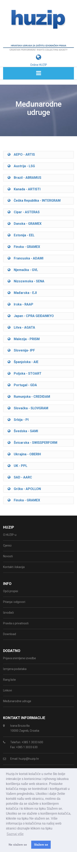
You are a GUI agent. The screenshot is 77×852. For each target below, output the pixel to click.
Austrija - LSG (22, 166)
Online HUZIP (38, 64)
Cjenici (7, 545)
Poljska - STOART (25, 373)
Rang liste (9, 679)
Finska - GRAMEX (25, 247)
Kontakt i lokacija (14, 567)
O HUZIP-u (9, 534)
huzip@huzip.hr (29, 758)
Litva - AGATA (22, 327)
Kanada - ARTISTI (25, 189)
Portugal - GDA (23, 385)
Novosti (8, 556)
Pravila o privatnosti (16, 623)
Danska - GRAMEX (25, 224)
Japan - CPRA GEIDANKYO (32, 316)
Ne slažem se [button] (18, 844)
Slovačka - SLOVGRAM (29, 408)
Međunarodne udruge (17, 701)
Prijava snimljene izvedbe (19, 658)
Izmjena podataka (14, 669)
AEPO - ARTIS (22, 154)
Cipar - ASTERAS (25, 212)
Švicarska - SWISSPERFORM (33, 443)
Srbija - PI (19, 420)
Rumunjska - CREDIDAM (30, 397)
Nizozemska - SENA (27, 281)
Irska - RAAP (21, 304)
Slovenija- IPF (22, 350)
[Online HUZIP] (38, 52)
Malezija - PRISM (25, 339)
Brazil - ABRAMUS (25, 178)
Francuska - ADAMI (26, 258)
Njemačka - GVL (24, 270)
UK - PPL (18, 466)
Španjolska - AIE (24, 362)
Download (9, 634)
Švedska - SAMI (24, 431)
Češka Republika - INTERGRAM (35, 200)
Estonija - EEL (22, 235)
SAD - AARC (21, 477)
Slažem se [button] (41, 844)
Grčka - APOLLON (25, 489)
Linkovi (7, 690)
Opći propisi (10, 591)
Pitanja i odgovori (14, 602)
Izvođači (8, 612)
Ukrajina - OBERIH (25, 454)
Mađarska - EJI (23, 293)
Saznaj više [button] (15, 834)
